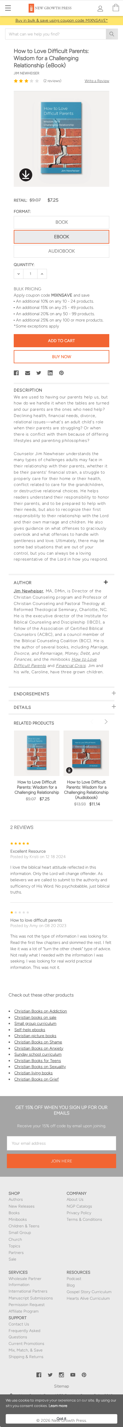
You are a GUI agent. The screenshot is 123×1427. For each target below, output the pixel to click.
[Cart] (116, 7)
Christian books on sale (35, 1017)
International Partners (28, 1291)
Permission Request (27, 1304)
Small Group (20, 1232)
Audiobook (61, 251)
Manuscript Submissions (31, 1298)
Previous (92, 721)
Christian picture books (35, 1035)
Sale (12, 1259)
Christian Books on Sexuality (40, 1066)
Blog (71, 1285)
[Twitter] (39, 373)
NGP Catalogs (79, 1206)
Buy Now (61, 356)
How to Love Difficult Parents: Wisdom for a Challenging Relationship (37, 787)
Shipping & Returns (26, 1356)
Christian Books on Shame (38, 1042)
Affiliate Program (24, 1311)
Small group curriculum (35, 1023)
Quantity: (24, 264)
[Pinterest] (61, 373)
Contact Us (19, 1324)
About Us (75, 1199)
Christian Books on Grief (36, 1079)
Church (15, 1239)
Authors (16, 1199)
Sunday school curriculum (37, 1054)
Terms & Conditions (84, 1219)
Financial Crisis (71, 665)
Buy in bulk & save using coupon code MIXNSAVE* (61, 20)
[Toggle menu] (8, 8)
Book (61, 222)
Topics (14, 1246)
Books (14, 1212)
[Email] (28, 373)
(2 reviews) (52, 81)
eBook (61, 236)
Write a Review (97, 81)
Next (105, 721)
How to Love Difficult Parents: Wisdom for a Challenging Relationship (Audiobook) (86, 789)
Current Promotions (26, 1343)
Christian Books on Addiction (40, 1011)
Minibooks (18, 1219)
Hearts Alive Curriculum (88, 1298)
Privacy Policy (79, 1212)
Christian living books (33, 1072)
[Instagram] (61, 1375)
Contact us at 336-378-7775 (76, 1407)
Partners (16, 1252)
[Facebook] (16, 373)
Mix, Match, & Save (26, 1350)
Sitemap (61, 1386)
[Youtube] (73, 1375)
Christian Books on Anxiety (38, 1048)
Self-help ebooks (29, 1029)
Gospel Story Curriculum (89, 1291)
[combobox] (61, 34)
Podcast (74, 1278)
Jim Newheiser (28, 591)
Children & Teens (24, 1226)
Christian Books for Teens (37, 1060)
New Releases (22, 1206)
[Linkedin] (50, 373)
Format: (22, 211)
